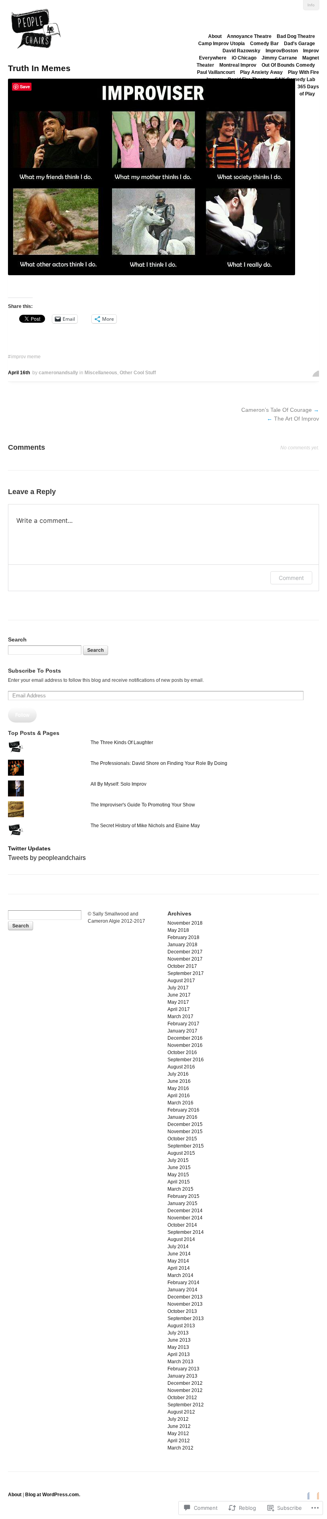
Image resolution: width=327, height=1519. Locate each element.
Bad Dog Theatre (296, 36)
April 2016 (178, 1095)
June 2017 (179, 995)
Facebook (306, 1495)
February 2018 (183, 937)
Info (311, 5)
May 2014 (178, 1261)
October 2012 (182, 1397)
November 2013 (185, 1304)
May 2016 (178, 1088)
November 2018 (185, 923)
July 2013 (178, 1333)
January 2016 (182, 1117)
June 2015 (179, 1167)
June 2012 (179, 1426)
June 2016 (179, 1081)
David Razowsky (241, 51)
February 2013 (183, 1369)
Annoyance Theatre (249, 36)
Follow (22, 715)
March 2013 (180, 1361)
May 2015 (178, 1174)
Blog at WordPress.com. (52, 1494)
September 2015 (185, 1146)
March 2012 (180, 1448)
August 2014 (181, 1239)
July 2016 (178, 1074)
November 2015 (185, 1131)
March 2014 (180, 1275)
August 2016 (181, 1067)
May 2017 (178, 1002)
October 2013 (182, 1311)
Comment (291, 577)
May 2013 (178, 1347)
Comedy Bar (264, 43)
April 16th (19, 372)
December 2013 (185, 1297)
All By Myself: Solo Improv (118, 784)
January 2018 (182, 944)
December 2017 (185, 952)
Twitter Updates (29, 848)
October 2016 (182, 1052)
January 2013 (182, 1376)
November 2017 (185, 959)
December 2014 (185, 1210)
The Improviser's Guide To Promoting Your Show (143, 805)
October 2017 (182, 966)
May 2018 (178, 930)
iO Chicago (244, 58)
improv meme (26, 356)
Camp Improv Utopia (221, 43)
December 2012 (185, 1383)
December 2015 (185, 1124)
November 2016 (185, 1045)
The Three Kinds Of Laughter (122, 742)
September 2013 (185, 1318)
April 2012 (178, 1441)
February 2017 (183, 1024)
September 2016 (185, 1059)
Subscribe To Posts (34, 670)
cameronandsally (58, 372)
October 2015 (182, 1139)
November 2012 (185, 1390)
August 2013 (181, 1325)
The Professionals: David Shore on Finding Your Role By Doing (159, 763)
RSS (316, 1495)
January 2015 (182, 1203)
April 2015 (178, 1182)
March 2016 (180, 1103)
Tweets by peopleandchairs (47, 857)
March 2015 (180, 1189)
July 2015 (178, 1160)
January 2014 (182, 1290)
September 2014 (185, 1232)
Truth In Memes (39, 68)
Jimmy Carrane (279, 58)
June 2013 (179, 1340)
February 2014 (183, 1282)
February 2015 (183, 1196)
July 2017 (178, 988)
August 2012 (181, 1412)
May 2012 (178, 1433)
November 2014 (185, 1218)
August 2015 (181, 1153)
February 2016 (183, 1110)
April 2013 (178, 1354)
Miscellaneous (101, 372)
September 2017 (185, 973)
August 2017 (181, 980)
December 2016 (185, 1038)
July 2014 (178, 1246)
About (215, 36)
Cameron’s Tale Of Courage (276, 410)
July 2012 (178, 1419)
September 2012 (185, 1405)
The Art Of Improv (296, 418)
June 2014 (179, 1254)
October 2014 (182, 1225)
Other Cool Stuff (138, 372)
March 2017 (180, 1016)
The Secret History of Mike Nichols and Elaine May (145, 825)
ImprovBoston (282, 51)
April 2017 (178, 1009)
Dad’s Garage (299, 43)
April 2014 (178, 1268)
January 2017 (182, 1031)
